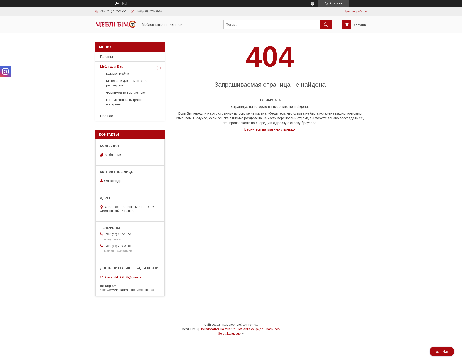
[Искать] (326, 24)
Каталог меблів (117, 73)
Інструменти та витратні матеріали (124, 102)
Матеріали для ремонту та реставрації (126, 83)
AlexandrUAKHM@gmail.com (125, 277)
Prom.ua (252, 324)
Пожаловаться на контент (217, 329)
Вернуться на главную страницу (270, 129)
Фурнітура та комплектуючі (126, 92)
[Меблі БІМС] (115, 27)
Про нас (106, 116)
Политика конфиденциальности (259, 329)
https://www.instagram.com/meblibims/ (127, 289)
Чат (446, 351)
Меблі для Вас (111, 66)
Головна (106, 57)
